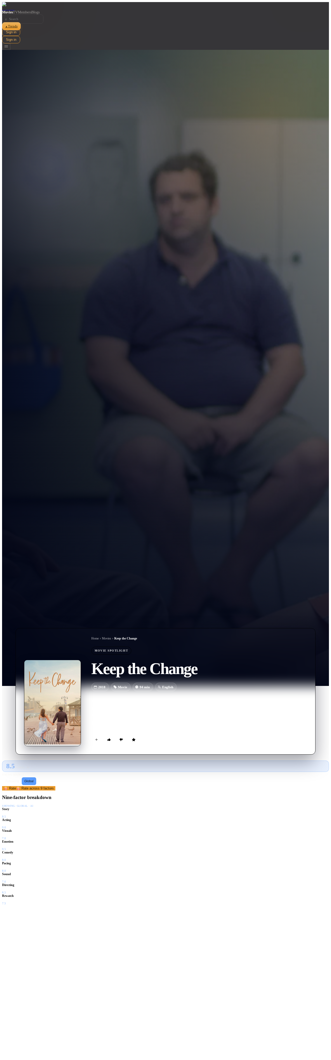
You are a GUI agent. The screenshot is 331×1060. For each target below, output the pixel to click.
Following (12, 781)
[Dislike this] (121, 739)
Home (95, 638)
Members (24, 12)
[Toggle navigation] (6, 46)
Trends (11, 26)
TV (15, 12)
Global (29, 781)
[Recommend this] (109, 739)
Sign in (11, 32)
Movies (7, 12)
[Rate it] (134, 739)
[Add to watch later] (96, 739)
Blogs (35, 12)
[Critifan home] (165, 6)
